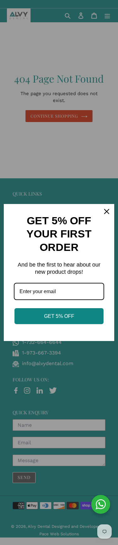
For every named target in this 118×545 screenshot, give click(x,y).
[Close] (106, 211)
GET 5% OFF (59, 316)
